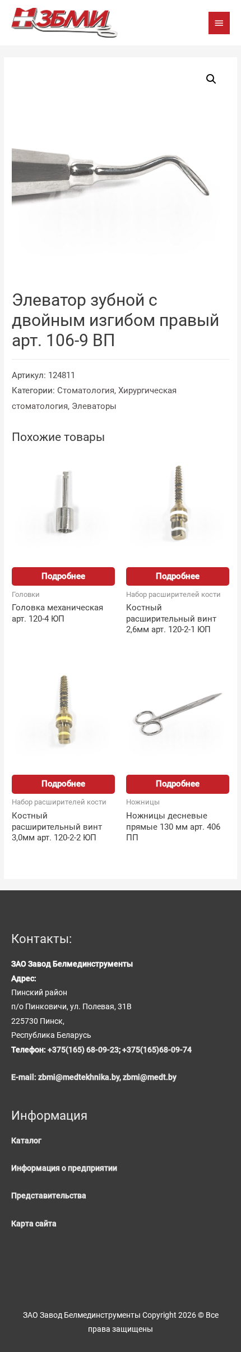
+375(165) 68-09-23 (83, 1049)
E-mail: (24, 1077)
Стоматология (85, 390)
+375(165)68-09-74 (157, 1049)
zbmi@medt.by (150, 1077)
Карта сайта (34, 1223)
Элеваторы (94, 406)
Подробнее (63, 576)
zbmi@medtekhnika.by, (80, 1077)
